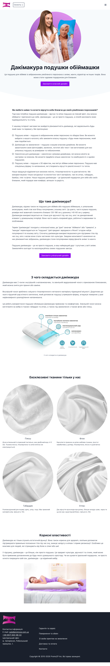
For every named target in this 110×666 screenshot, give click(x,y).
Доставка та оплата (48, 644)
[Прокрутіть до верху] (105, 658)
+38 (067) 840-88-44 (12, 635)
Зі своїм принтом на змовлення (53, 639)
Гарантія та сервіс (47, 628)
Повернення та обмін (48, 634)
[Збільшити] (90, 314)
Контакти (43, 649)
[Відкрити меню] (105, 4)
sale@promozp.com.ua (19, 632)
